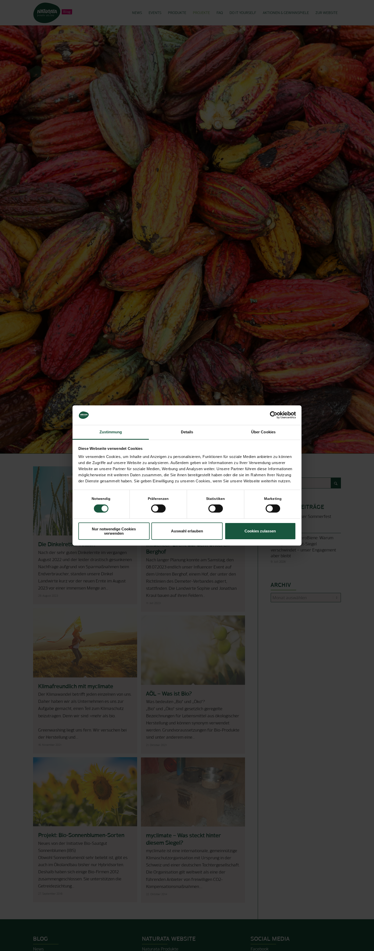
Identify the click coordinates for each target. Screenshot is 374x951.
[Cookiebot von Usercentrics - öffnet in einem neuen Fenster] (273, 415)
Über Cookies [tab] (263, 432)
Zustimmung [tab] (110, 432)
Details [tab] (187, 432)
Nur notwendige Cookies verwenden (114, 531)
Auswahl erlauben (187, 531)
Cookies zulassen (260, 531)
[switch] (158, 508)
